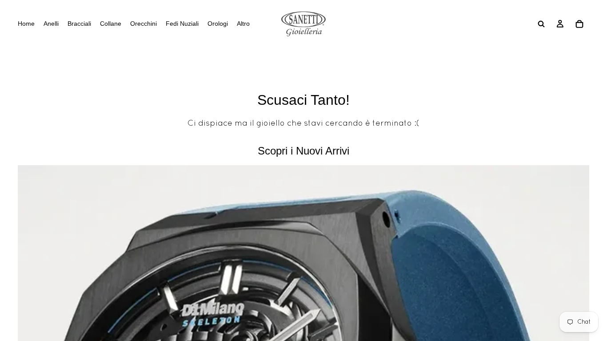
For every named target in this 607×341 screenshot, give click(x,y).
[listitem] (243, 24)
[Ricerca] (541, 24)
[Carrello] (579, 24)
